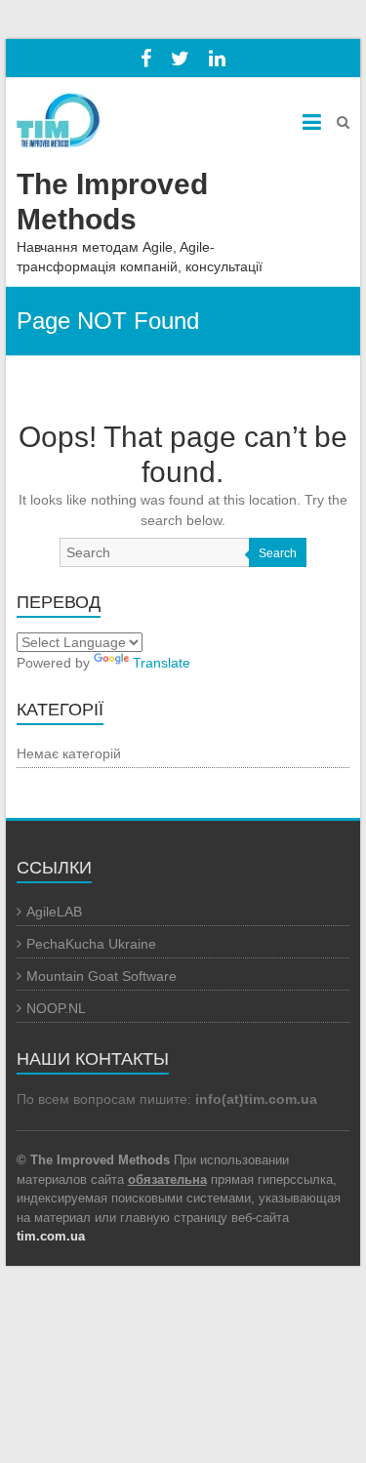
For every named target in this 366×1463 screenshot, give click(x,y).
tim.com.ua (51, 1236)
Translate (161, 663)
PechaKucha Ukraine (91, 944)
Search (278, 553)
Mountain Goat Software (101, 976)
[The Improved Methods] (58, 113)
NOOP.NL (56, 1008)
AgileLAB (54, 911)
